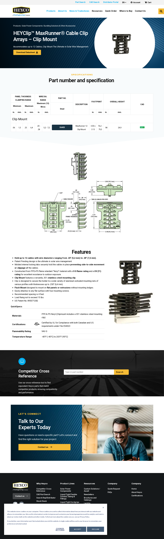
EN (123, 2)
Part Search (80, 2)
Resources (97, 11)
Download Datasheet (25, 52)
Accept (77, 529)
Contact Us (140, 11)
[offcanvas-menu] (161, 11)
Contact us (43, 447)
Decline (95, 529)
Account (136, 2)
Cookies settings (60, 529)
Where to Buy (125, 11)
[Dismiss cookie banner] (103, 508)
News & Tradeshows (79, 11)
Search (120, 372)
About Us (62, 11)
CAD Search (94, 2)
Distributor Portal (110, 2)
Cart (149, 2)
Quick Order (111, 11)
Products (51, 11)
